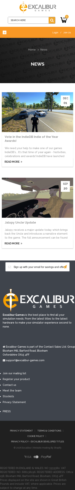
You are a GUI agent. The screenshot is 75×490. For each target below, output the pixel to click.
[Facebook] (21, 279)
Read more (12, 161)
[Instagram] (54, 279)
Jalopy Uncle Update (20, 222)
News (43, 49)
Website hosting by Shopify (47, 448)
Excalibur (26, 448)
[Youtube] (43, 279)
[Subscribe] (65, 267)
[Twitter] (32, 279)
